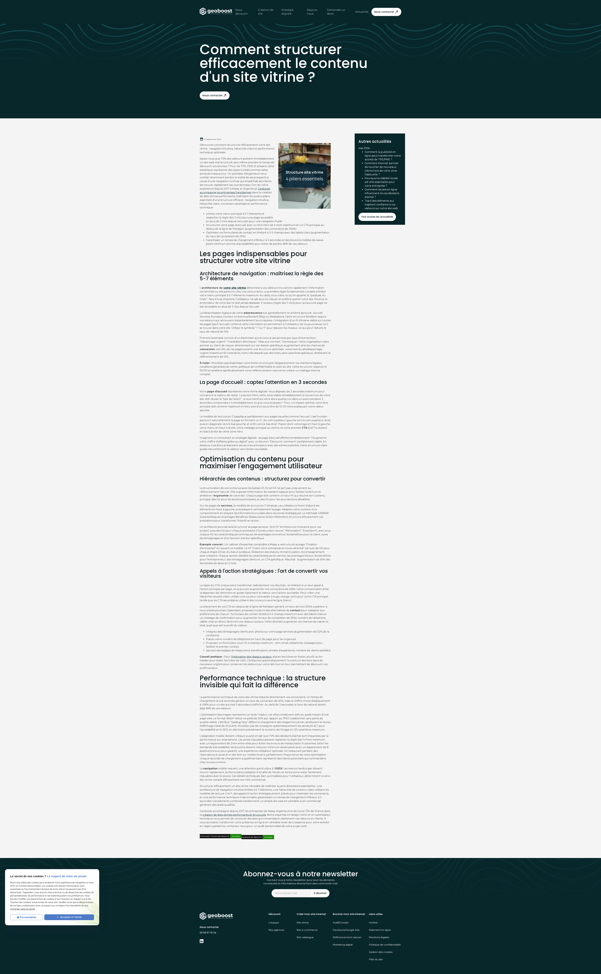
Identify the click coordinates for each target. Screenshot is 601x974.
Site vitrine (303, 922)
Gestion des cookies (380, 952)
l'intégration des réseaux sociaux (251, 656)
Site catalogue (305, 937)
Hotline (373, 922)
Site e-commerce (307, 929)
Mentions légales (379, 937)
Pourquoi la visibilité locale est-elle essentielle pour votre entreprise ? (381, 182)
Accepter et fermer (70, 917)
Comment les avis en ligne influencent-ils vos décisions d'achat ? (382, 193)
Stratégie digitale (287, 11)
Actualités (361, 11)
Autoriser (236, 836)
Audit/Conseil (340, 922)
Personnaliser (28, 917)
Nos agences (276, 929)
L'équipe (274, 922)
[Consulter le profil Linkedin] (201, 941)
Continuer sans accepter (22, 909)
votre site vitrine (234, 287)
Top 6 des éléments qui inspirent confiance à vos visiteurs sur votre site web (381, 204)
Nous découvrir (241, 11)
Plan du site (376, 959)
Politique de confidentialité (385, 944)
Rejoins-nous (312, 11)
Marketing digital (343, 944)
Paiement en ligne (380, 929)
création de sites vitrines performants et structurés (234, 814)
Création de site (265, 11)
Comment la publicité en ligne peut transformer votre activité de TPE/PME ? (383, 155)
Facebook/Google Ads (346, 929)
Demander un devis (336, 11)
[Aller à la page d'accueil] (216, 11)
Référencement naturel (347, 937)
